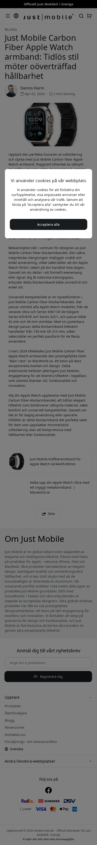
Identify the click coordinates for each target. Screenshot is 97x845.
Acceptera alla (48, 224)
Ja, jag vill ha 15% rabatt (48, 131)
